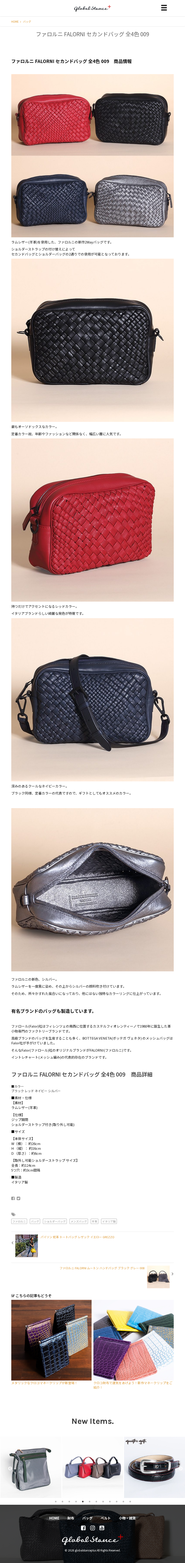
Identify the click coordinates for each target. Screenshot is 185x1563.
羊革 (94, 1221)
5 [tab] (83, 1501)
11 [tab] (123, 1501)
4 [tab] (76, 1501)
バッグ (27, 21)
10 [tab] (116, 1501)
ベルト (106, 1518)
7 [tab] (96, 1501)
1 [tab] (55, 1501)
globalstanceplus (92, 11)
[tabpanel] (30, 1467)
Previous (8, 1467)
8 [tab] (103, 1501)
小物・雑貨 (127, 1518)
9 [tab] (110, 1501)
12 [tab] (130, 1501)
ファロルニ (19, 1221)
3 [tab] (69, 1501)
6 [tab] (89, 1501)
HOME (15, 21)
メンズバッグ (79, 1221)
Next (178, 1467)
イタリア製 (109, 1221)
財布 (70, 1518)
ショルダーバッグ (55, 1221)
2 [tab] (62, 1501)
